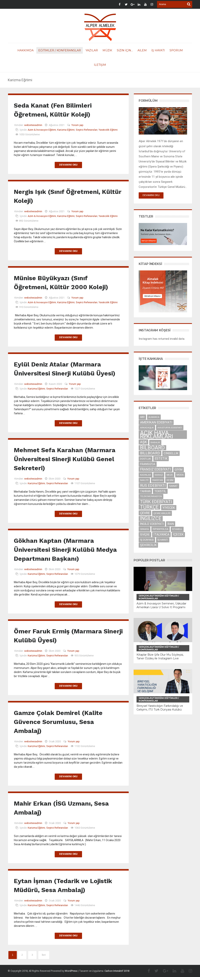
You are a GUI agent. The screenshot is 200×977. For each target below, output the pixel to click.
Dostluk (145, 458)
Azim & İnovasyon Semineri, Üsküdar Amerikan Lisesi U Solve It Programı (161, 605)
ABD (142, 416)
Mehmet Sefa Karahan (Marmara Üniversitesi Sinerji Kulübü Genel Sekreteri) (64, 459)
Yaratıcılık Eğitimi (108, 129)
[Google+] (163, 971)
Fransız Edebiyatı (155, 469)
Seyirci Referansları (86, 129)
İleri (44, 955)
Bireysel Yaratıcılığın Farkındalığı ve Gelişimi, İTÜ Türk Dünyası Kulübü (160, 707)
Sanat (173, 485)
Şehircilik (148, 545)
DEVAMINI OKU (151, 195)
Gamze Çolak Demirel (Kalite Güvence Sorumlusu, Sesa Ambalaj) (58, 722)
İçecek (178, 534)
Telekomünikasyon (151, 496)
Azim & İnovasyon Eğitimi (42, 129)
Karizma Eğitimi (66, 129)
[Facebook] (147, 971)
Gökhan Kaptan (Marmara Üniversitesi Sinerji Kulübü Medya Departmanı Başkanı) (65, 549)
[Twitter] (154, 971)
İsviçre (145, 534)
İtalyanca (161, 534)
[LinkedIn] (172, 971)
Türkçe (149, 507)
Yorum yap (77, 125)
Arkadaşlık (147, 427)
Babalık (155, 442)
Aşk (143, 442)
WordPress (71, 970)
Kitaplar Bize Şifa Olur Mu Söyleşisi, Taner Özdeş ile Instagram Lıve (160, 656)
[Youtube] (180, 971)
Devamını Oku (68, 164)
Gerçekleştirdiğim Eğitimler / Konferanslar (159, 597)
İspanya (144, 529)
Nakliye (144, 480)
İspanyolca (160, 529)
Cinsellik (171, 453)
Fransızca (147, 464)
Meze (170, 474)
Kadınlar (145, 474)
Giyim (178, 469)
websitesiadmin (33, 125)
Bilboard (152, 447)
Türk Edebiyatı (156, 501)
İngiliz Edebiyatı (152, 524)
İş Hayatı (162, 539)
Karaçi (159, 474)
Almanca (153, 417)
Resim (170, 480)
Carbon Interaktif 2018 (116, 970)
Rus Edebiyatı (152, 485)
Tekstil (160, 491)
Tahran (145, 491)
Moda (180, 474)
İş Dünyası (147, 539)
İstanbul (177, 529)
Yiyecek (168, 508)
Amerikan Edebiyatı (156, 422)
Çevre (145, 513)
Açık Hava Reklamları (156, 434)
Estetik (161, 458)
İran (170, 524)
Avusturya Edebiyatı (169, 427)
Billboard (150, 453)
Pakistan (157, 480)
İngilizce (150, 518)
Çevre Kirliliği (162, 513)
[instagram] (188, 971)
